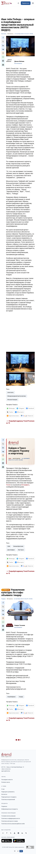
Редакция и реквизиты (8, 791)
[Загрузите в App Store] (6, 840)
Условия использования (8, 816)
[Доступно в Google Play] (19, 840)
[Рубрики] (33, 3)
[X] (10, 833)
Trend (8, 485)
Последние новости (7, 779)
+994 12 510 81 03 (5, 769)
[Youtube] (14, 833)
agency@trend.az (5, 771)
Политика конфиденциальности (10, 818)
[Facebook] (6, 833)
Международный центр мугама (16, 396)
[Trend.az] (6, 3)
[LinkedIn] (22, 833)
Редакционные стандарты (8, 797)
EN (14, 851)
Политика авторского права (9, 821)
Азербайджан (11, 696)
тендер (21, 696)
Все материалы (18, 63)
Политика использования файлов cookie (13, 823)
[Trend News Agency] (6, 755)
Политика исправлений (8, 799)
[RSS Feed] (26, 833)
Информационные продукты (9, 809)
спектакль (10, 392)
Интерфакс (25, 485)
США (8, 546)
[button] (3, 37)
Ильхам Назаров (12, 399)
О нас (3, 789)
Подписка (4, 806)
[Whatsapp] (3, 833)
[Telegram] (18, 833)
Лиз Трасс (21, 550)
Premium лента (5, 782)
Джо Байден (11, 550)
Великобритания (18, 546)
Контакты (4, 794)
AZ (18, 851)
